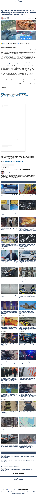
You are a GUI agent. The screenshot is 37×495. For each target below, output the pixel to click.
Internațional (7, 481)
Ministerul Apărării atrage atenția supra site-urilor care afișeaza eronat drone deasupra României (27, 245)
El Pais (8, 56)
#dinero (5, 95)
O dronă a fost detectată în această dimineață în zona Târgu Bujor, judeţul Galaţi (26, 312)
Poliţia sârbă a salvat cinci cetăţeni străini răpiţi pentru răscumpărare (9, 195)
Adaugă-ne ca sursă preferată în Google (9, 43)
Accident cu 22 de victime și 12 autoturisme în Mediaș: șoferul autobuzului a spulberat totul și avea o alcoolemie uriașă (27, 396)
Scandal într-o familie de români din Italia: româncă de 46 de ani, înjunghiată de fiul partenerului (27, 212)
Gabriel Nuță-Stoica (8, 17)
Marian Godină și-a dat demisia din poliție (27, 411)
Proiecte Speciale (18, 484)
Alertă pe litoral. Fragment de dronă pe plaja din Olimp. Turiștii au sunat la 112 (9, 278)
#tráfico (2, 95)
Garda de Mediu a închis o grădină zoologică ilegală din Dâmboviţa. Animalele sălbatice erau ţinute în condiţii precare (9, 429)
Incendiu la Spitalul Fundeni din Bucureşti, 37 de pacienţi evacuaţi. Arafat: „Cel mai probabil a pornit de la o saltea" (9, 344)
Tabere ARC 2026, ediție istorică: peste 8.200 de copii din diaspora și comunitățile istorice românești (9, 245)
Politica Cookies (13, 491)
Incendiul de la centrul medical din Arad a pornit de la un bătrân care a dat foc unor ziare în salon (9, 312)
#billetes (5, 94)
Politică (2, 481)
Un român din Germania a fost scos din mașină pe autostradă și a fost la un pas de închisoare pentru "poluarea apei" (9, 379)
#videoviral (12, 95)
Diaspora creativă (21, 481)
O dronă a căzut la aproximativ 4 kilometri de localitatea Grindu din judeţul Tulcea (27, 428)
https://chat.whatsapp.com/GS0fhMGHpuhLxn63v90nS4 (12, 161)
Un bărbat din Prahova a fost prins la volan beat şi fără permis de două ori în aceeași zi (27, 296)
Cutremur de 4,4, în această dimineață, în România (9, 296)
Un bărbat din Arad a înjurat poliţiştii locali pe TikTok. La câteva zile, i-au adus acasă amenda (27, 261)
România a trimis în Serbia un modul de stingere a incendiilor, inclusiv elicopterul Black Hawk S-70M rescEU (27, 328)
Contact (25, 491)
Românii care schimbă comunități (30, 481)
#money (8, 95)
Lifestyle (14, 481)
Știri (11, 481)
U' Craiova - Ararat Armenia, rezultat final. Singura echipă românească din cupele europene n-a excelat (9, 395)
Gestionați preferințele (19, 491)
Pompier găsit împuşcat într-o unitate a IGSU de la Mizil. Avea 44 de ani (27, 379)
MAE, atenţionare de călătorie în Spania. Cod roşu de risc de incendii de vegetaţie (9, 328)
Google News (10, 169)
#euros (15, 95)
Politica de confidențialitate (5, 491)
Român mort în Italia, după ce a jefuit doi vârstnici (9, 229)
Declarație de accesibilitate (31, 491)
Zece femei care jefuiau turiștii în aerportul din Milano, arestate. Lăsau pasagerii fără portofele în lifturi (26, 446)
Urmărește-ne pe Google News (24, 43)
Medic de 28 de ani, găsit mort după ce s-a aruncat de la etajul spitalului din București (9, 446)
